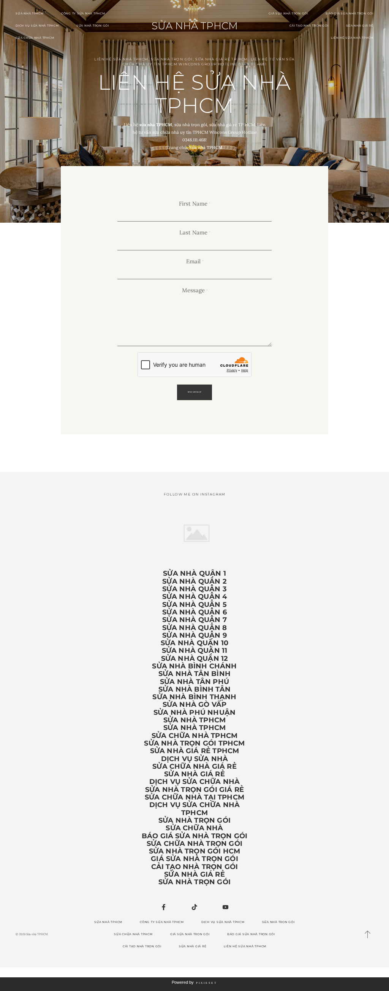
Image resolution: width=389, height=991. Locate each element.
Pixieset (206, 983)
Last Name (193, 232)
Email (193, 261)
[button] (367, 934)
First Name (193, 203)
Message (193, 290)
